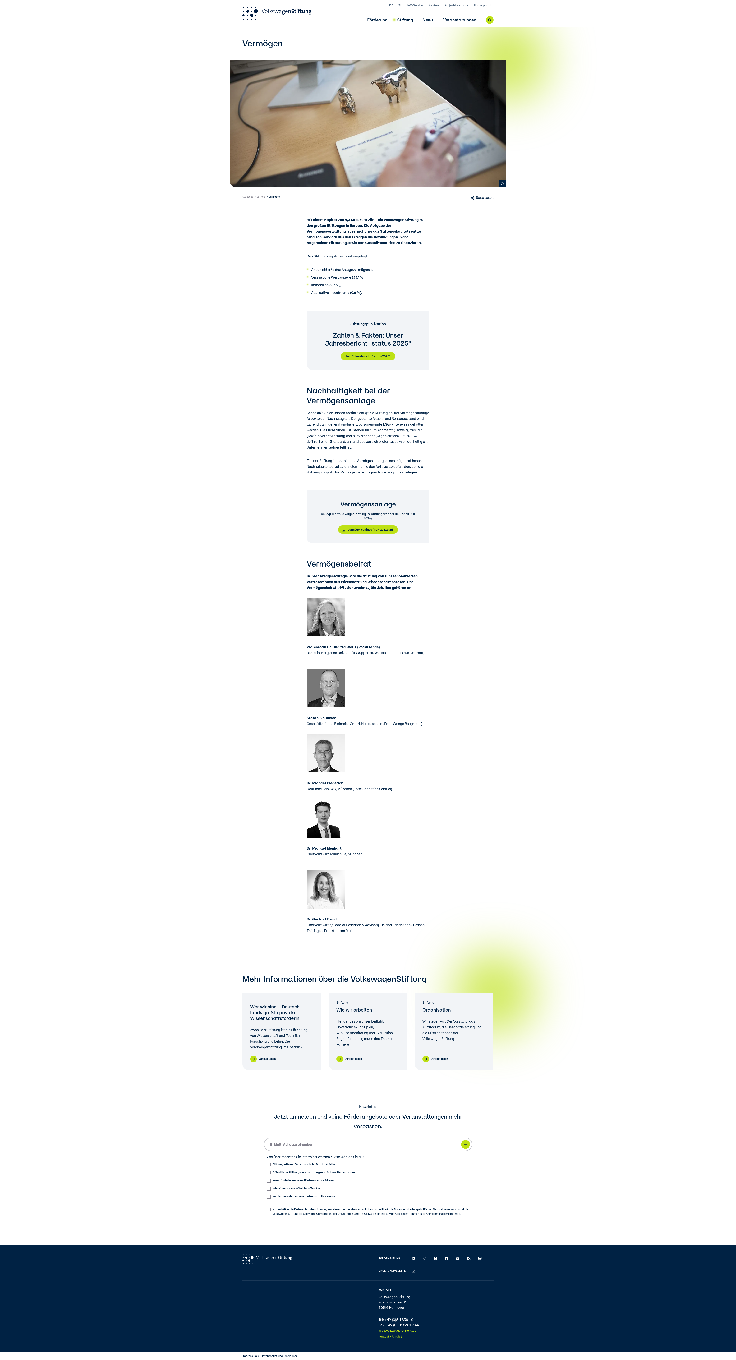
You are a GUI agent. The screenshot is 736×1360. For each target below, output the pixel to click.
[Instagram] (424, 1258)
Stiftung (405, 20)
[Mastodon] (480, 1258)
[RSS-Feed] (468, 1258)
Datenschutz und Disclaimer (279, 1356)
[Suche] (490, 20)
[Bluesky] (435, 1258)
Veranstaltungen (459, 20)
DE (391, 5)
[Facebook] (446, 1258)
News (428, 20)
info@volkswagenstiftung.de (397, 1330)
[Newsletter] (413, 1271)
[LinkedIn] (413, 1258)
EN (399, 5)
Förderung (377, 20)
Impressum (249, 1356)
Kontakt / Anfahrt (390, 1336)
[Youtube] (457, 1258)
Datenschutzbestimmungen (312, 1209)
